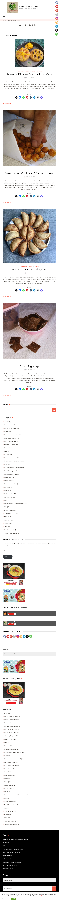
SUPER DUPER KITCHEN (28, 6)
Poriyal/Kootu (8, 497)
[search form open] (54, 7)
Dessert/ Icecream (9, 448)
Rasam (6, 500)
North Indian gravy (9, 471)
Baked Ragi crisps (30, 366)
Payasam (7, 487)
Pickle (6, 490)
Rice (5, 507)
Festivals (7, 454)
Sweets (36, 266)
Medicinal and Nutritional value (13, 461)
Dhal (5, 451)
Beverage (7, 431)
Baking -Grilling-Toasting (11, 428)
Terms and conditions (10, 865)
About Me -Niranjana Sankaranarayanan (16, 839)
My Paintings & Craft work (12, 852)
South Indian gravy (9, 513)
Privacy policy (8, 855)
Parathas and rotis (9, 484)
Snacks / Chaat (36, 170)
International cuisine (10, 458)
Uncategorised (8, 869)
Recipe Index (8, 859)
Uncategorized (8, 530)
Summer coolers (9, 520)
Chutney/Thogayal (9, 445)
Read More (6, 103)
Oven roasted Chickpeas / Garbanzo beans (29, 173)
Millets (6, 464)
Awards (6, 422)
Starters (6, 517)
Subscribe (8, 557)
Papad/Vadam (8, 481)
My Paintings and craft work (12, 467)
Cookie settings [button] (6, 898)
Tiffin (5, 526)
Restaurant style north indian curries (15, 504)
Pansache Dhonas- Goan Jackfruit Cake (29, 74)
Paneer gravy (8, 477)
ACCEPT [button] (13, 898)
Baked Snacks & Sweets (23, 71)
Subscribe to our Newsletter (13, 862)
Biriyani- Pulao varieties (11, 435)
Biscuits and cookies (10, 438)
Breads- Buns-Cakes (37, 71)
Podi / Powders (8, 494)
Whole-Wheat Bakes (10, 533)
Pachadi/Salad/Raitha (10, 474)
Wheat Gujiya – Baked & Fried (29, 269)
